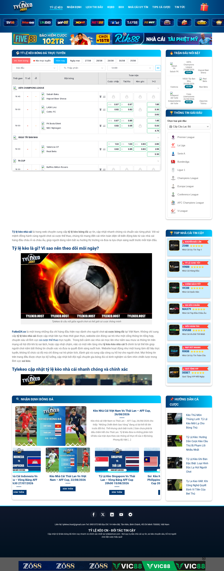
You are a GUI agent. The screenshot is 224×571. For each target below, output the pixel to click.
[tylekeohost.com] (28, 7)
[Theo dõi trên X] (103, 514)
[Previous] (14, 475)
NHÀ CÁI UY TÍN (138, 7)
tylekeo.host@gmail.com (73, 524)
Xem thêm (35, 489)
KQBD (110, 7)
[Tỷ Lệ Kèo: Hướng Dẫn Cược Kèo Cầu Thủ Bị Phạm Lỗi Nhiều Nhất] (174, 444)
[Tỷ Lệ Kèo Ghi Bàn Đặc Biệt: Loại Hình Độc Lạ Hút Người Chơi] (174, 466)
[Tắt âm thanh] (158, 68)
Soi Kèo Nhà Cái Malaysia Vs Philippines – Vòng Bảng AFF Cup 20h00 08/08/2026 (133, 480)
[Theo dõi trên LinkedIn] (112, 514)
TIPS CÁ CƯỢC (161, 7)
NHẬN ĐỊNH (74, 7)
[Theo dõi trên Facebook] (93, 514)
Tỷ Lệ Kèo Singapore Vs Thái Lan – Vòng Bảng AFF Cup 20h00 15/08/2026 (84, 480)
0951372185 (95, 524)
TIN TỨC (180, 7)
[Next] (158, 475)
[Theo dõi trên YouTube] (121, 514)
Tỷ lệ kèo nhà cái (22, 231)
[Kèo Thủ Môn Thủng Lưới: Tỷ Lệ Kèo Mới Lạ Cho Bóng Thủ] (174, 422)
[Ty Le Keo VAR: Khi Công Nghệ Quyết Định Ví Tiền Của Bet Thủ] (174, 488)
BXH (121, 7)
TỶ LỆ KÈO (56, 7)
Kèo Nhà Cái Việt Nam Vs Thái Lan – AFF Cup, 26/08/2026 (122, 412)
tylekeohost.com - (114, 534)
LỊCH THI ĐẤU (94, 7)
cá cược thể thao (48, 340)
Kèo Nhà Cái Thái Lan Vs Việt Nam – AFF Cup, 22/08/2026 (35, 478)
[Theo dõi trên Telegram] (130, 514)
